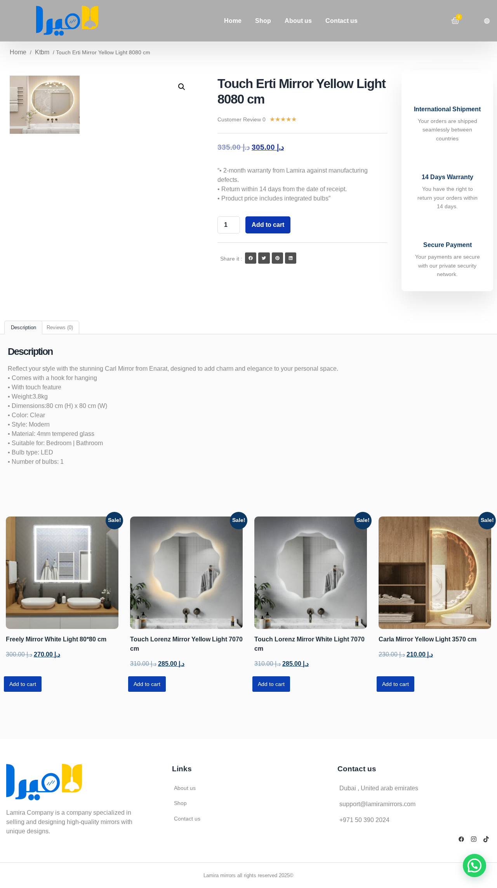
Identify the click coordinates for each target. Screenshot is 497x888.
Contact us (341, 20)
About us (298, 20)
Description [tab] (23, 327)
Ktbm (42, 52)
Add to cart (268, 224)
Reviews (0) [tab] (60, 327)
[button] (182, 87)
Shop (263, 20)
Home (233, 20)
